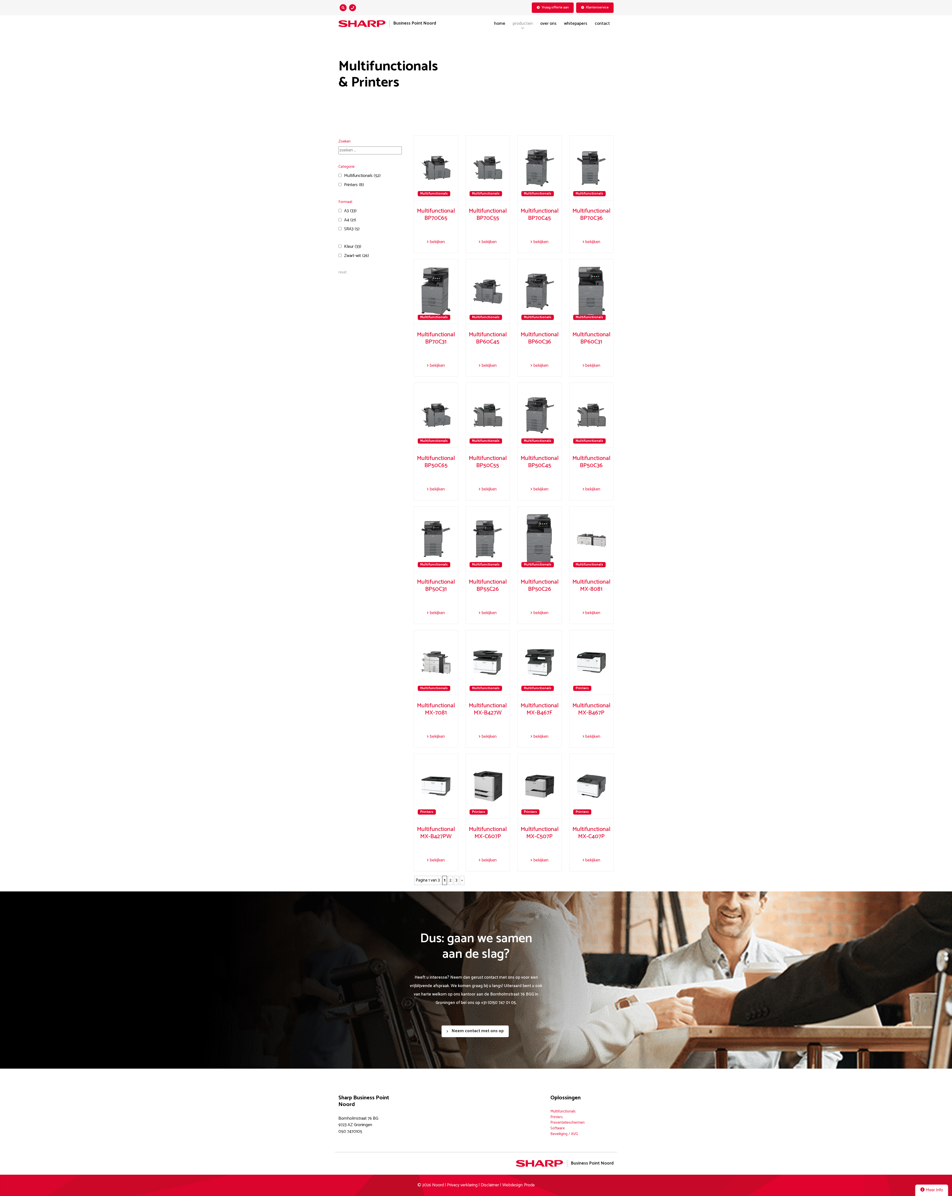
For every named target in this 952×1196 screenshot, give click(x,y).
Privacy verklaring (462, 1185)
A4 (350, 220)
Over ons (548, 23)
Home (499, 23)
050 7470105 (350, 1131)
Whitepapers (575, 23)
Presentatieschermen (567, 1123)
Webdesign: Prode (518, 1185)
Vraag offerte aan (555, 7)
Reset (342, 272)
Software (557, 1128)
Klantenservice (597, 7)
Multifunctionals (362, 176)
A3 (350, 211)
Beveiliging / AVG (564, 1134)
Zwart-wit (356, 256)
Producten (523, 23)
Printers (354, 185)
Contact (602, 23)
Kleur (352, 247)
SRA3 (351, 229)
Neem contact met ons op (477, 1031)
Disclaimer (490, 1185)
